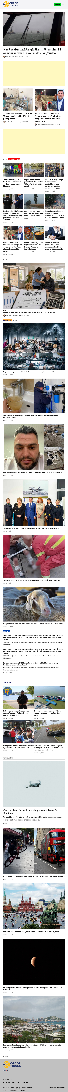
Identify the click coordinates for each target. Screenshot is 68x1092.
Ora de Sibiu (6, 1082)
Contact (57, 4)
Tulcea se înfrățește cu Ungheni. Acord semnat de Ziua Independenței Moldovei (12, 182)
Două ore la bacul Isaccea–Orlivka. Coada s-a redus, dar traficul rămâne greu (48, 713)
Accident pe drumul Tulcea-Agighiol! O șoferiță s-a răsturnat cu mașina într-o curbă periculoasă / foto (49, 747)
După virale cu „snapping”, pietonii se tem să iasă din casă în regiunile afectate (34, 876)
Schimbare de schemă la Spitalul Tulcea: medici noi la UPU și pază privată (18, 116)
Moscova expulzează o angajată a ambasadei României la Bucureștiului (31, 931)
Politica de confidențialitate (14, 1091)
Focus (4, 310)
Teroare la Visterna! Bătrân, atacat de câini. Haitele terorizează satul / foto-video (32, 580)
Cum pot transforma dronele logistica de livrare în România (30, 811)
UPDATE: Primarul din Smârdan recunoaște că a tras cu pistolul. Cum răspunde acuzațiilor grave (12, 246)
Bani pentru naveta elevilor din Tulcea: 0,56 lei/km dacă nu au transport (18, 746)
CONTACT (6, 1056)
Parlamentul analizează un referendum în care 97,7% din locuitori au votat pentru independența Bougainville (32, 1046)
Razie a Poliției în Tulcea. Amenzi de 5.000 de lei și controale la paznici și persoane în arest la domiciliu (13, 215)
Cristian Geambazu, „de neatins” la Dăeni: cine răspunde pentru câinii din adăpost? (32, 472)
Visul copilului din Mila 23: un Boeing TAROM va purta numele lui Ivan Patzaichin (31, 528)
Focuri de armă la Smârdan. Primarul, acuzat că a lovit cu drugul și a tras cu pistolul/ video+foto (48, 117)
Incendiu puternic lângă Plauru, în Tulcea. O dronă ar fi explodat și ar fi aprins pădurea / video (55, 214)
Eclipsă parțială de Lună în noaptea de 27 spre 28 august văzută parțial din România (32, 988)
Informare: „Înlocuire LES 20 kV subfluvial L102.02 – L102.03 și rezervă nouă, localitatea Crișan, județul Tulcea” (30, 664)
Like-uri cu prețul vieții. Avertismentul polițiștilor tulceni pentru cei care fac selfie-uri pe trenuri (54, 183)
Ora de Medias (25, 1082)
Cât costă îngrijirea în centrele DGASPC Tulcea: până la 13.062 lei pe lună (29, 313)
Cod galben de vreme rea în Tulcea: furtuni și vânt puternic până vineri (34, 213)
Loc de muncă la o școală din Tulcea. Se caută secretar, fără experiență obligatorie (54, 245)
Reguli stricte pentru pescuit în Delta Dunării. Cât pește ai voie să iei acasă (33, 182)
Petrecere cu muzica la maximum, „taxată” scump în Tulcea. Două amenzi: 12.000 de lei (16, 713)
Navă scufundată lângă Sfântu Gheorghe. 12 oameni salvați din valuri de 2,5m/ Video (32, 51)
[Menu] (63, 4)
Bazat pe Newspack (57, 1088)
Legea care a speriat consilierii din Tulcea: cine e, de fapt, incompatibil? (28, 372)
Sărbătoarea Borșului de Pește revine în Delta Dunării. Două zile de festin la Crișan (33, 245)
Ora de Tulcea (15, 1082)
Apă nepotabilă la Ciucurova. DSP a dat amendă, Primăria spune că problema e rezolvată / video (30, 416)
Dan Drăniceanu (13, 57)
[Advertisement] (34, 73)
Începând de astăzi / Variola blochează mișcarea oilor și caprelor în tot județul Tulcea (33, 624)
